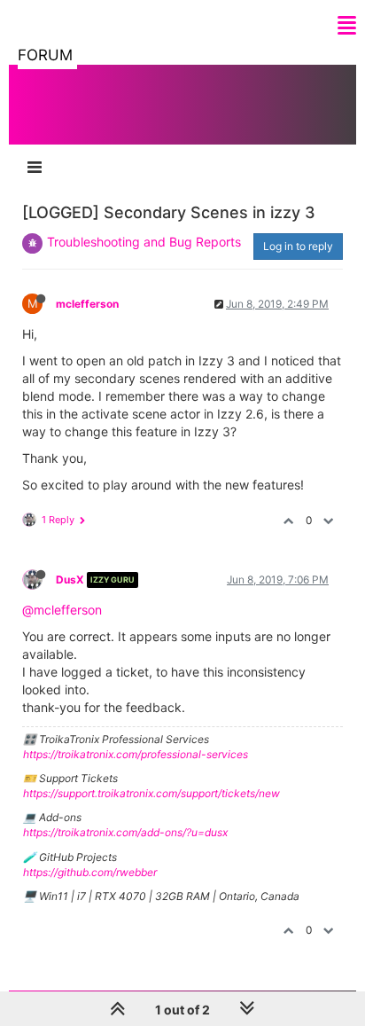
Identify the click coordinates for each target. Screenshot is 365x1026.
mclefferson (87, 303)
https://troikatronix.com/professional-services (135, 754)
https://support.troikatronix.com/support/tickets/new (151, 793)
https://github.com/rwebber (90, 872)
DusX (70, 579)
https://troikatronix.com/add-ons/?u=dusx (125, 832)
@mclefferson (62, 609)
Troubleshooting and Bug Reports (144, 241)
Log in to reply (298, 246)
